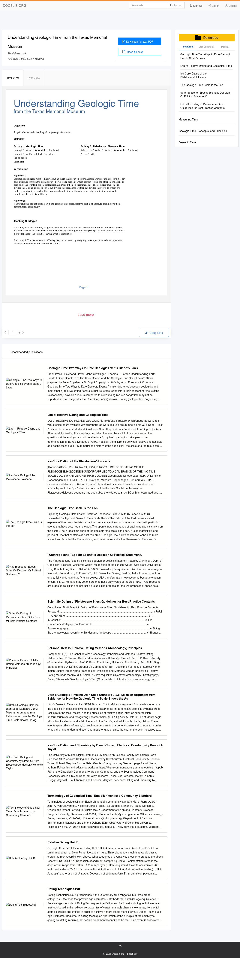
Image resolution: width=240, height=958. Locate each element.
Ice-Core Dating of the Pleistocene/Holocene (78, 461)
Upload (232, 6)
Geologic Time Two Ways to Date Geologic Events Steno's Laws (92, 368)
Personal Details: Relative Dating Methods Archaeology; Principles (94, 648)
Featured (188, 46)
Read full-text (134, 52)
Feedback (132, 953)
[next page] (23, 332)
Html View (13, 78)
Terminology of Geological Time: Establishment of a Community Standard (99, 796)
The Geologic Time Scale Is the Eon (72, 508)
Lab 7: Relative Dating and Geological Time (77, 415)
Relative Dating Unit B (63, 842)
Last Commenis (206, 46)
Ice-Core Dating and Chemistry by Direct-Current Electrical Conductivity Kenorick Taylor (105, 747)
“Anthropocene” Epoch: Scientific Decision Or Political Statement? (94, 555)
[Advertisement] (120, 21)
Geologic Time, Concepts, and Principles (203, 131)
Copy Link (156, 332)
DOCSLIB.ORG (14, 5)
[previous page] (5, 332)
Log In (215, 6)
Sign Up (197, 6)
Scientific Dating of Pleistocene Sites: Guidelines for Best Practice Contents (101, 601)
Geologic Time (187, 142)
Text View (33, 78)
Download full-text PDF (139, 41)
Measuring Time (188, 119)
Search (177, 5)
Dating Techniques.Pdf (63, 889)
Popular (225, 46)
